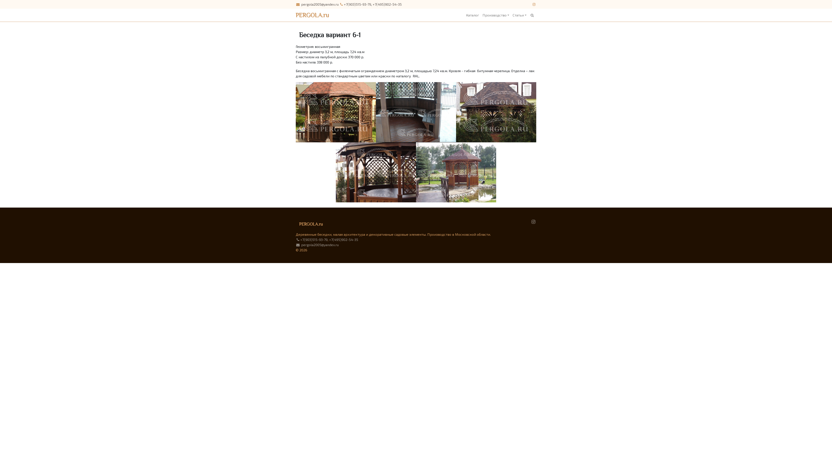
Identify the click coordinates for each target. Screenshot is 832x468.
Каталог (472, 15)
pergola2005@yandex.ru (319, 4)
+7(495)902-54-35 (387, 4)
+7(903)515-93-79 (357, 4)
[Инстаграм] (534, 4)
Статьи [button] (518, 15)
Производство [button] (495, 15)
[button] (532, 15)
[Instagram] (533, 221)
